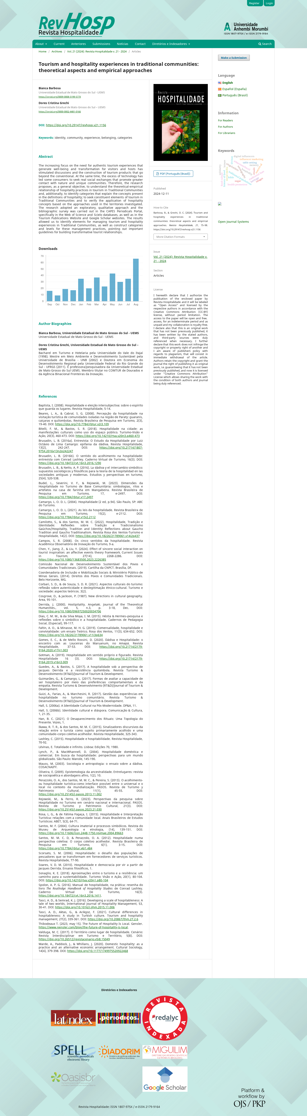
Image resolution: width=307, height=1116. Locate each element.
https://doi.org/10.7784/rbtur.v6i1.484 (65, 848)
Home (42, 51)
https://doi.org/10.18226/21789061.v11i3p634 (71, 635)
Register (254, 3)
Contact (140, 44)
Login (269, 3)
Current (59, 44)
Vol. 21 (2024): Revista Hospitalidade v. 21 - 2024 (97, 51)
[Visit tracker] (219, 204)
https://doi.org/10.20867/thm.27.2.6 (113, 919)
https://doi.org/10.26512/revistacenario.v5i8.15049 (74, 939)
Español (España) (234, 89)
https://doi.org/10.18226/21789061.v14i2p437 (108, 536)
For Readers (225, 120)
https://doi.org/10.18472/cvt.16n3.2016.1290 (70, 463)
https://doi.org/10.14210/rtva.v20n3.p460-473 (108, 436)
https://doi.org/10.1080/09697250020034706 (70, 611)
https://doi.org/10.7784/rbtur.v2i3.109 (82, 424)
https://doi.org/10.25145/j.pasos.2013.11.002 (70, 794)
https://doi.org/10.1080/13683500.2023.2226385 (72, 559)
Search (266, 44)
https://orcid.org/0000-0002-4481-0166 (60, 111)
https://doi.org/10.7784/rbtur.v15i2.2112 (67, 517)
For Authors (225, 127)
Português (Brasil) (235, 95)
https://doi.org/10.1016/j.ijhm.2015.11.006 (85, 907)
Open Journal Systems (233, 222)
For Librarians (226, 133)
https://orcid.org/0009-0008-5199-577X (60, 96)
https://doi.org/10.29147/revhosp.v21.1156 (76, 125)
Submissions (101, 44)
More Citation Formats (170, 237)
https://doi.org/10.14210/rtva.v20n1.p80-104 (77, 880)
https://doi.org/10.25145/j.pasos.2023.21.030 (70, 809)
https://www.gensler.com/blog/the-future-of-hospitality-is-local (83, 927)
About (39, 44)
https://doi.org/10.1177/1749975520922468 (97, 951)
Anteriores (78, 44)
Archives (57, 51)
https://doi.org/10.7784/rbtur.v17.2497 (66, 497)
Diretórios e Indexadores (170, 44)
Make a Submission (234, 58)
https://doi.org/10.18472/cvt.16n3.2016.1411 (70, 895)
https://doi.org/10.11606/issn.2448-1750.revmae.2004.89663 (81, 833)
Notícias (122, 44)
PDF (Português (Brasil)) (174, 174)
